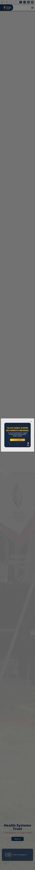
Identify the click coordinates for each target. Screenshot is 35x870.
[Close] (31, 421)
